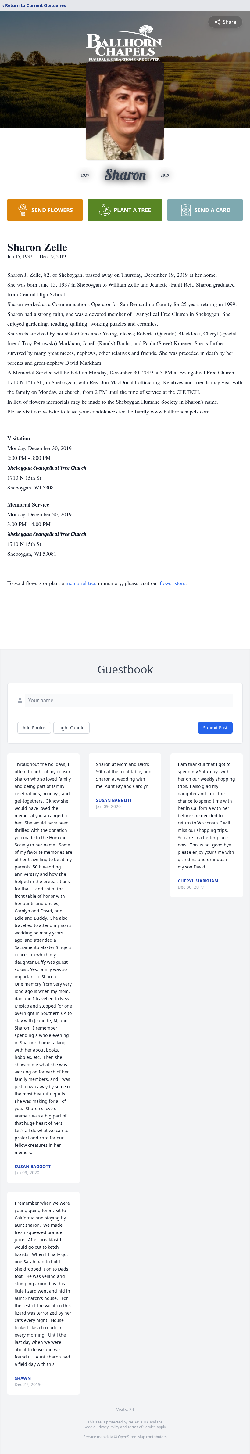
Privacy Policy (107, 1427)
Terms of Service (141, 1427)
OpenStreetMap (131, 1436)
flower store (172, 582)
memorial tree (81, 582)
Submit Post (215, 728)
